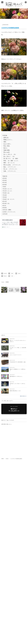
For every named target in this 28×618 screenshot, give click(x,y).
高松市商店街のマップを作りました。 (16, 376)
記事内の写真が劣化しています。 (15, 390)
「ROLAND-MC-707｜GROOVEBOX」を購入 (18, 362)
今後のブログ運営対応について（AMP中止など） (17, 370)
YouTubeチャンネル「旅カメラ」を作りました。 (17, 384)
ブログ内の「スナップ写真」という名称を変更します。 (18, 348)
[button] (26, 2)
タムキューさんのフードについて (15, 354)
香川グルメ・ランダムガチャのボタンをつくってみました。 (18, 341)
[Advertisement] (14, 249)
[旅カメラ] (14, 4)
